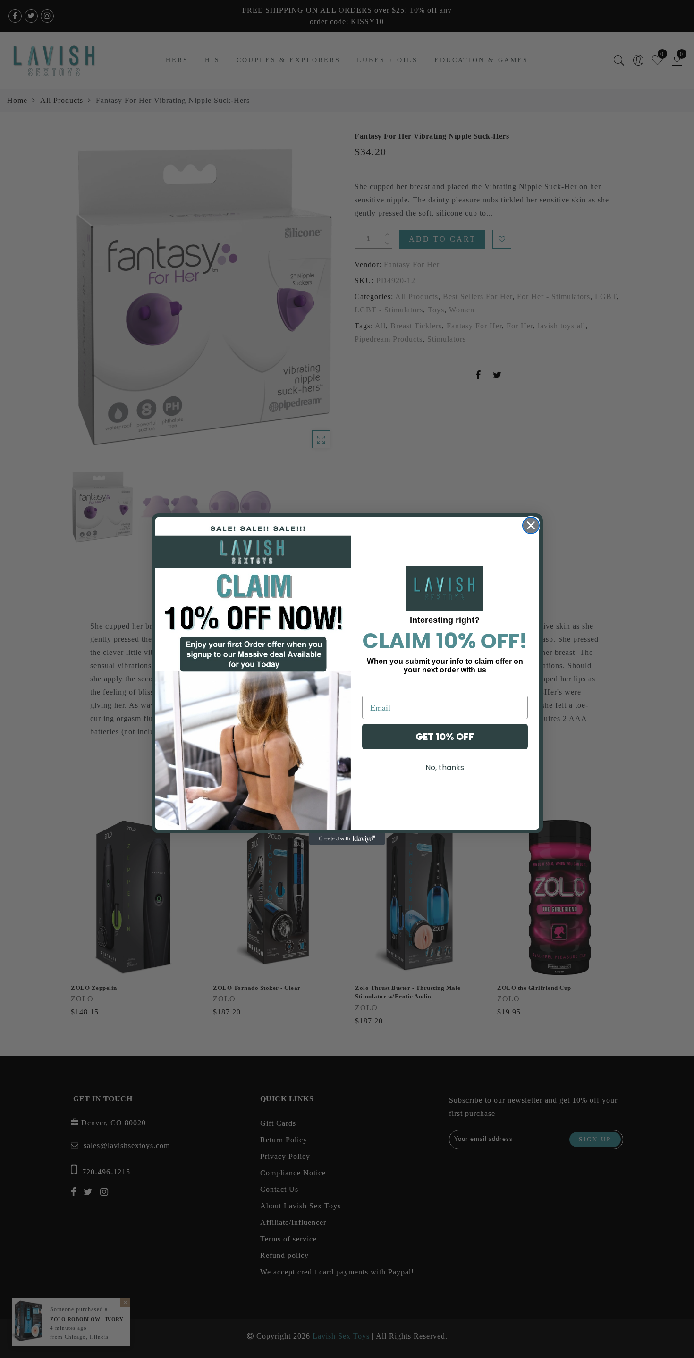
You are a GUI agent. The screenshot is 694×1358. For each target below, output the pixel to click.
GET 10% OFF (444, 736)
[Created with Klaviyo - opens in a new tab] (347, 839)
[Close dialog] (531, 525)
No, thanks (444, 767)
